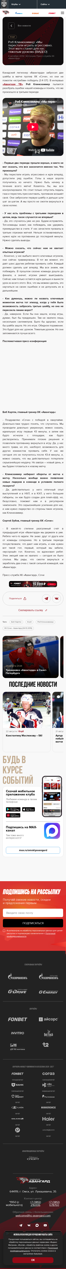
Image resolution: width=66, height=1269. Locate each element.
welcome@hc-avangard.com (33, 1215)
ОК (33, 1260)
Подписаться (33, 923)
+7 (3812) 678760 (54, 1203)
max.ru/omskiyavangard (33, 850)
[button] (17, 598)
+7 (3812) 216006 (35, 1203)
